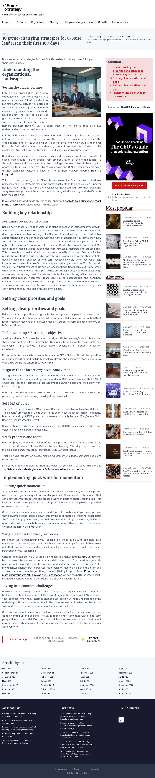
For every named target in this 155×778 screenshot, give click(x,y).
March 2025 (85, 677)
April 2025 (123, 677)
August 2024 (125, 668)
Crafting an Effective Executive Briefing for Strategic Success (19, 714)
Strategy (54, 22)
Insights (7, 22)
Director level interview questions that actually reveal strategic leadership (19, 728)
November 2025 (87, 685)
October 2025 (47, 685)
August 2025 (125, 681)
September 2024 (10, 673)
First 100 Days (123, 36)
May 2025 (6, 681)
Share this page (18, 639)
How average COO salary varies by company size (17, 721)
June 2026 (46, 693)
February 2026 (48, 689)
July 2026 (84, 693)
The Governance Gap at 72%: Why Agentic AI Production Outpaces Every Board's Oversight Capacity (77, 744)
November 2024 (87, 673)
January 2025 (8, 677)
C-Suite (21, 22)
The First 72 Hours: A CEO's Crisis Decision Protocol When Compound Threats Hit (75, 735)
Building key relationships (128, 74)
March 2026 (85, 689)
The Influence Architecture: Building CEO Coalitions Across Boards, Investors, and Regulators (75, 716)
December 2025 (126, 685)
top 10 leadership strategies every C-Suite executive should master (43, 469)
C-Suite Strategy (94, 36)
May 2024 (6, 668)
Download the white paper (129, 185)
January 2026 (8, 689)
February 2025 (48, 677)
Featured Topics (121, 22)
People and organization (79, 22)
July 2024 (84, 668)
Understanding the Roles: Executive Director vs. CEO (17, 735)
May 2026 (6, 693)
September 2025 (10, 685)
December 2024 (126, 673)
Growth (102, 22)
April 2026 (123, 689)
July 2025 (84, 681)
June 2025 (46, 681)
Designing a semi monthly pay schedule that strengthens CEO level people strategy (76, 725)
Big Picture (37, 22)
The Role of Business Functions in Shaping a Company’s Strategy (16, 741)
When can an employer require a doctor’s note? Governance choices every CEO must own (75, 754)
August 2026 (125, 693)
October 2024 (47, 673)
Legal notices (61, 769)
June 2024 (46, 668)
